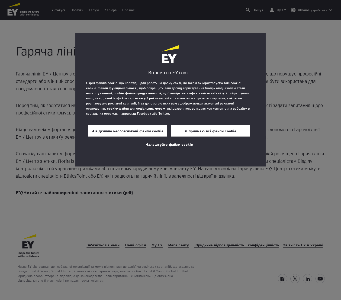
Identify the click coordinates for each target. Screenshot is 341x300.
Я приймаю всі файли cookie (210, 130)
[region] (170, 99)
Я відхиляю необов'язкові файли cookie (127, 130)
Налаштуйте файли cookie (169, 144)
